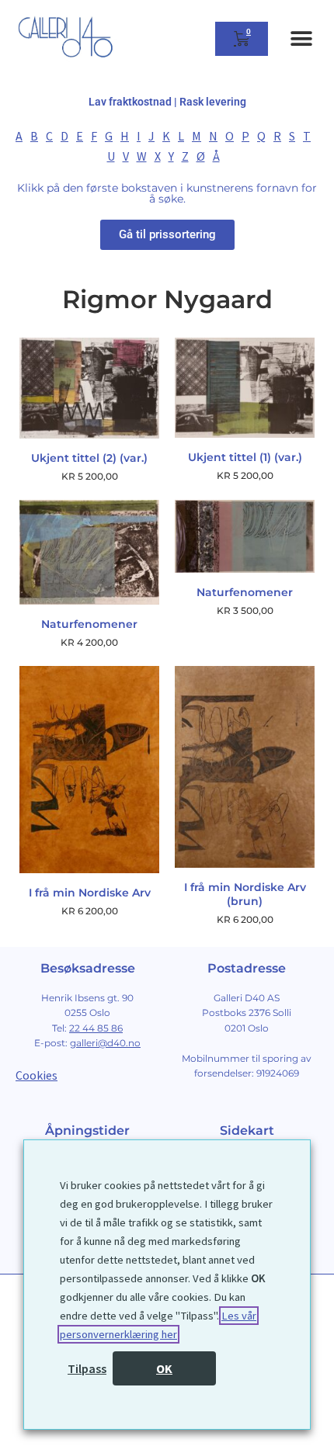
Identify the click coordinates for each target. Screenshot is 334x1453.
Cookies (36, 1075)
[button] (301, 39)
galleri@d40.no (105, 1043)
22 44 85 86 (96, 1028)
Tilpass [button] (87, 1368)
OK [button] (164, 1368)
